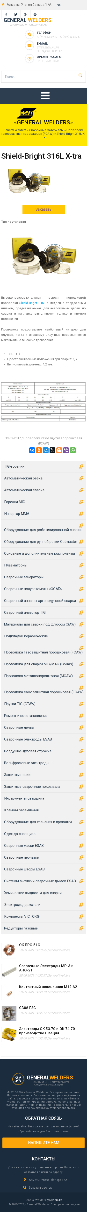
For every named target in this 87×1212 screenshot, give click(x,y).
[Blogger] (59, 450)
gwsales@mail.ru (48, 47)
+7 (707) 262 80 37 (70, 36)
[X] (52, 450)
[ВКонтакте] (32, 450)
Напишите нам (43, 1142)
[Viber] (66, 450)
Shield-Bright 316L (32, 303)
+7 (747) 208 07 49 (47, 36)
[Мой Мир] (46, 450)
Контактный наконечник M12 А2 (48, 987)
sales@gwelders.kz (49, 51)
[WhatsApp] (73, 450)
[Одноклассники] (39, 450)
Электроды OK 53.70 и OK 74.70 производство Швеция (47, 1031)
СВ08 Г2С (27, 1008)
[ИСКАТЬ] (80, 75)
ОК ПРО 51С (29, 945)
